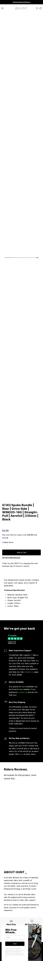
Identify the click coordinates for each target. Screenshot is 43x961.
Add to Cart (21, 552)
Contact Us (29, 672)
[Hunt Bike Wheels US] (21, 8)
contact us (23, 692)
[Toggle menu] (2, 8)
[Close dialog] (40, 927)
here (21, 754)
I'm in (15, 943)
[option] (21, 257)
